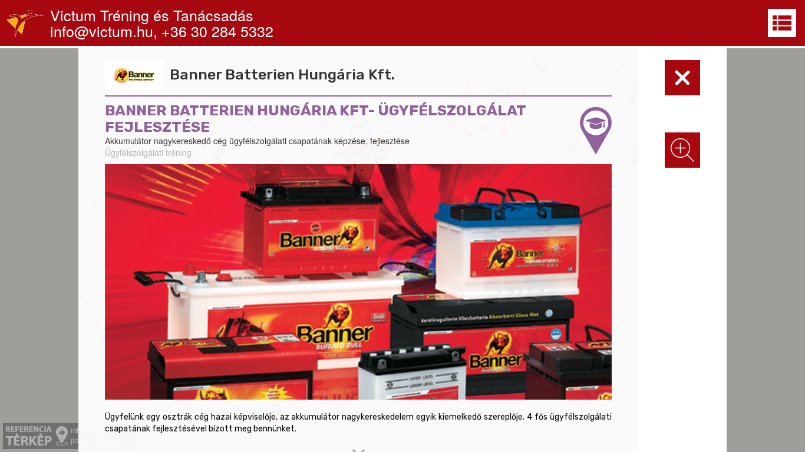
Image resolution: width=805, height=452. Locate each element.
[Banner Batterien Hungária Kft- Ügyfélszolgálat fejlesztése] (358, 282)
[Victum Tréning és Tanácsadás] (25, 23)
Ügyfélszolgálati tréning (148, 152)
